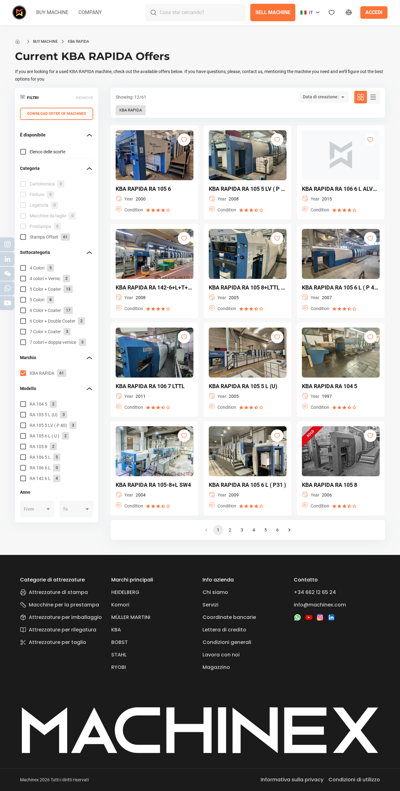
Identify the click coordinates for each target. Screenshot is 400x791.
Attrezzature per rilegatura (62, 629)
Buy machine (45, 41)
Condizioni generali (226, 642)
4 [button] (253, 529)
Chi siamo (215, 592)
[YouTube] (308, 617)
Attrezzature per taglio (57, 642)
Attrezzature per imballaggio (65, 617)
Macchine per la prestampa (64, 604)
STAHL (119, 654)
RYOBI (118, 667)
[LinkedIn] (331, 617)
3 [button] (242, 529)
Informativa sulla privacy (292, 779)
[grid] (56, 210)
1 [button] (218, 529)
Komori (120, 604)
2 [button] (230, 529)
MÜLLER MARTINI (130, 617)
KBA (116, 629)
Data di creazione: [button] (321, 96)
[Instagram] (320, 617)
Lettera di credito (224, 629)
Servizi (210, 604)
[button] (52, 12)
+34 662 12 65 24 (315, 592)
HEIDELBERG (125, 592)
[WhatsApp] (297, 617)
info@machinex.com (320, 604)
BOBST (119, 642)
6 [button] (277, 529)
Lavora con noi (221, 654)
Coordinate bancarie (229, 617)
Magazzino (216, 667)
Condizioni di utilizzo (354, 779)
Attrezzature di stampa (58, 592)
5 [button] (265, 529)
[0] (349, 12)
